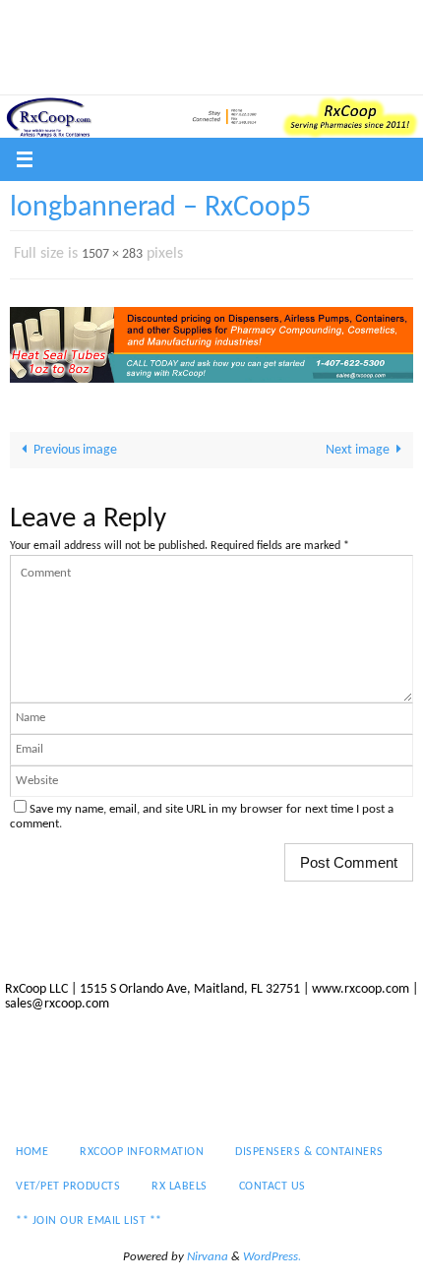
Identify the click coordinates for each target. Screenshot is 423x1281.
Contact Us (259, 50)
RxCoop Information (137, 24)
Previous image (75, 446)
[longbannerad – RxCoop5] (211, 340)
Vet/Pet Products (69, 50)
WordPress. (272, 1253)
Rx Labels (173, 50)
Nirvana (207, 1253)
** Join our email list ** (89, 77)
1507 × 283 (112, 252)
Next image (358, 446)
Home (34, 24)
